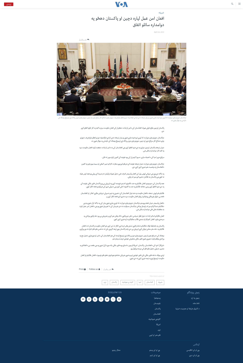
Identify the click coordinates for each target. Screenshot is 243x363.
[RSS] (95, 299)
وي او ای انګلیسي (192, 350)
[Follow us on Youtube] (107, 299)
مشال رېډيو (116, 350)
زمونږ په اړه (195, 298)
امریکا (158, 325)
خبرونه (161, 13)
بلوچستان (157, 304)
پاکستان (157, 309)
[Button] (84, 39)
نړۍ (159, 330)
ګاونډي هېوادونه (154, 319)
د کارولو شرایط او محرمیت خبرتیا (187, 309)
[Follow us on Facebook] (119, 299)
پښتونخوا (157, 298)
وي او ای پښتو (154, 350)
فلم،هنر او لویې (154, 335)
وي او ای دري (194, 356)
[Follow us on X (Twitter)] (113, 299)
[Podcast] (89, 299)
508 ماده (196, 304)
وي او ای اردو (155, 356)
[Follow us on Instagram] (101, 299)
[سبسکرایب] (83, 299)
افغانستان (156, 314)
